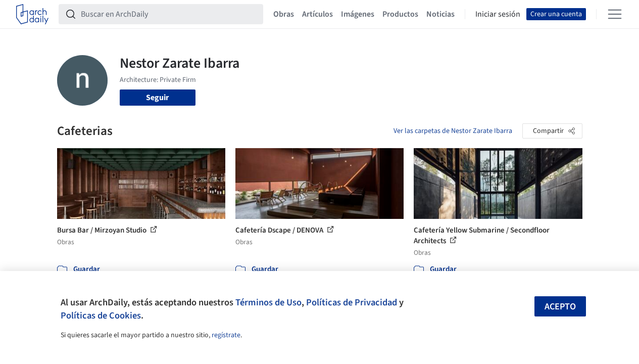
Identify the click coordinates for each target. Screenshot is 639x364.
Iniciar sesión (497, 14)
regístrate (226, 335)
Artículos (317, 14)
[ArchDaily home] (32, 14)
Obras (283, 14)
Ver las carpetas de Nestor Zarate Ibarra (453, 130)
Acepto (560, 306)
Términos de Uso (268, 302)
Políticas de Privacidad (351, 302)
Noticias (440, 14)
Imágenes (357, 14)
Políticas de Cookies (101, 315)
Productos (400, 14)
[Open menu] (615, 14)
